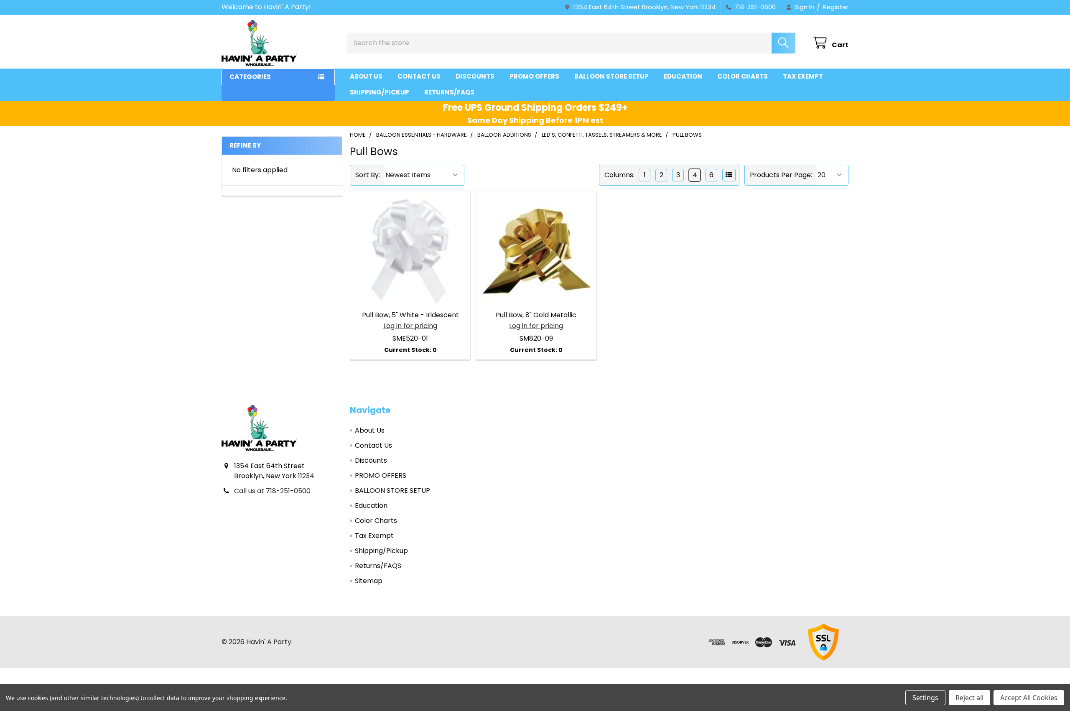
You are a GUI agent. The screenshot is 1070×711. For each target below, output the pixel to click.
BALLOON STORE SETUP (611, 76)
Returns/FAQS (449, 92)
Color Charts (742, 76)
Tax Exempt (803, 76)
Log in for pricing (410, 326)
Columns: (619, 175)
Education (683, 76)
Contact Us (419, 76)
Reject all (969, 697)
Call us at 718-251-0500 (272, 491)
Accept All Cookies (1028, 697)
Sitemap (368, 581)
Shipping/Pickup (379, 92)
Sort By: (367, 175)
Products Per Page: (781, 175)
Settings (925, 697)
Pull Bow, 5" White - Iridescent (410, 315)
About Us (366, 76)
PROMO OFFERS (534, 76)
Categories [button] (250, 76)
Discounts (475, 76)
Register (835, 7)
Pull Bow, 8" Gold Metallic (536, 315)
